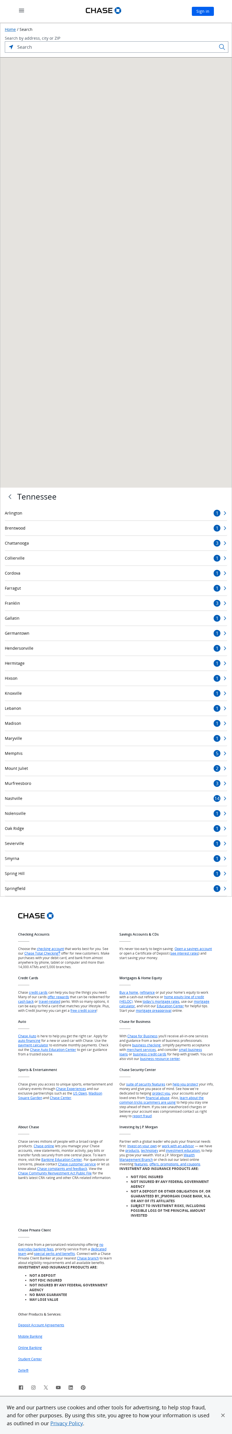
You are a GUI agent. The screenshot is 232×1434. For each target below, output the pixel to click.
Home (10, 29)
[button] (223, 1415)
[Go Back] (10, 497)
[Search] (222, 47)
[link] (21, 1388)
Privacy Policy (66, 1423)
